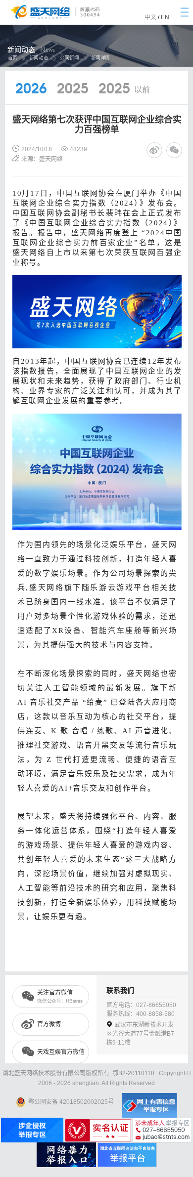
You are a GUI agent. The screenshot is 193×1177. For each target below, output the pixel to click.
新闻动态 (38, 57)
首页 (12, 57)
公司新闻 (69, 57)
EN (165, 17)
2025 (73, 89)
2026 (31, 89)
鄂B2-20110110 (133, 1073)
